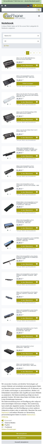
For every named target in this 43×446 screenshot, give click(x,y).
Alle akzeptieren (21, 433)
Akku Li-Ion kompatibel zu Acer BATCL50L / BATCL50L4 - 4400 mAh (26, 364)
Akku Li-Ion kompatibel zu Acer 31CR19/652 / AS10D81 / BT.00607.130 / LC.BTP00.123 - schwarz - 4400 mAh (26, 149)
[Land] (28, 5)
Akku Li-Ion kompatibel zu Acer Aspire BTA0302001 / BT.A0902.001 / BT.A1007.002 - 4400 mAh (27, 329)
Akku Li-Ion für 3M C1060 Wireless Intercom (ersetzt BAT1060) (25, 58)
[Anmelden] (2, 5)
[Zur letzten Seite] (39, 53)
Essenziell (8, 420)
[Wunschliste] (31, 5)
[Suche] (38, 10)
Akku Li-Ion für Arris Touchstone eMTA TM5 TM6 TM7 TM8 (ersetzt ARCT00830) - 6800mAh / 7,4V (27, 95)
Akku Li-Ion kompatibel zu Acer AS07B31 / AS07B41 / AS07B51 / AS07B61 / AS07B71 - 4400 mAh (27, 239)
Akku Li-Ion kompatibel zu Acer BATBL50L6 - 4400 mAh (25, 346)
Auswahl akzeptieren (21, 442)
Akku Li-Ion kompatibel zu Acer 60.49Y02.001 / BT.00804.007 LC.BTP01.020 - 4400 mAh (25, 221)
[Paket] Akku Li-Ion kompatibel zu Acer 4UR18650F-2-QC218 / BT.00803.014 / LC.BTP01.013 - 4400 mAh (27, 203)
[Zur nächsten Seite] (36, 53)
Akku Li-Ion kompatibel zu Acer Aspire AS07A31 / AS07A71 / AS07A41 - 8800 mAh (27, 293)
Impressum (5, 412)
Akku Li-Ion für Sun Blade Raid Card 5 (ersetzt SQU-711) (26, 130)
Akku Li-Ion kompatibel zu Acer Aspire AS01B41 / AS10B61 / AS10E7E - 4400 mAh (27, 275)
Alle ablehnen (21, 438)
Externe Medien (10, 423)
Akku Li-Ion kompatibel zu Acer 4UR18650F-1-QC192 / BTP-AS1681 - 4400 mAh (27, 185)
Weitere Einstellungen (9, 429)
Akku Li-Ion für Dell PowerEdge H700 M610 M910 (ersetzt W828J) (26, 112)
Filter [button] (7, 45)
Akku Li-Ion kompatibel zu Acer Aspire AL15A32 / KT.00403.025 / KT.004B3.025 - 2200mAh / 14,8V (27, 257)
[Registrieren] (6, 5)
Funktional (8, 427)
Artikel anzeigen (28, 83)
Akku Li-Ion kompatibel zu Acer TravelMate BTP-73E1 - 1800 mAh (25, 76)
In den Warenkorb (27, 65)
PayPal (7, 425)
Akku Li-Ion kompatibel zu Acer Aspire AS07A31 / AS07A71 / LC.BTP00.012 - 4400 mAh (27, 311)
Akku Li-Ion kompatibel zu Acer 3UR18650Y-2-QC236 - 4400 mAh (25, 166)
